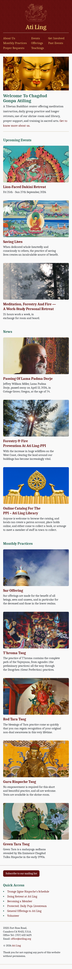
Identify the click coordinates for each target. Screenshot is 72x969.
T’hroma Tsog (14, 653)
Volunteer (13, 915)
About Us (9, 38)
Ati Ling (36, 27)
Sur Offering (13, 590)
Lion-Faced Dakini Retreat (24, 187)
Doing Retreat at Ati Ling (22, 896)
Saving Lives (13, 242)
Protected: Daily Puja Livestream (27, 906)
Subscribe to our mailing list (21, 873)
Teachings (37, 48)
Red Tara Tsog (14, 719)
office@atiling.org (21, 938)
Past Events (55, 43)
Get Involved (56, 38)
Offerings (37, 43)
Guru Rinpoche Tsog (19, 782)
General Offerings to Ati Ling (24, 911)
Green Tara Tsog (16, 844)
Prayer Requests (13, 48)
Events (35, 38)
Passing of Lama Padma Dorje (28, 379)
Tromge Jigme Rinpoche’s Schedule (28, 891)
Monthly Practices (15, 43)
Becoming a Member (19, 901)
